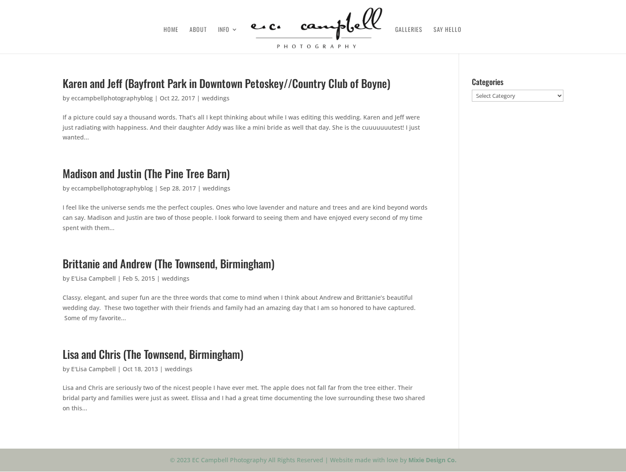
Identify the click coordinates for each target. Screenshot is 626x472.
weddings (216, 98)
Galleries (408, 30)
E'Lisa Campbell (93, 278)
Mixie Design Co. (432, 460)
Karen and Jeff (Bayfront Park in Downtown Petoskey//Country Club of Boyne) (227, 83)
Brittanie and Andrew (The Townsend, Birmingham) (169, 263)
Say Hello (448, 30)
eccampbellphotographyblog (112, 98)
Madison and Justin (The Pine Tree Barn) (146, 173)
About (198, 30)
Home (171, 30)
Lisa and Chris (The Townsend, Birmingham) (153, 354)
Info (224, 30)
